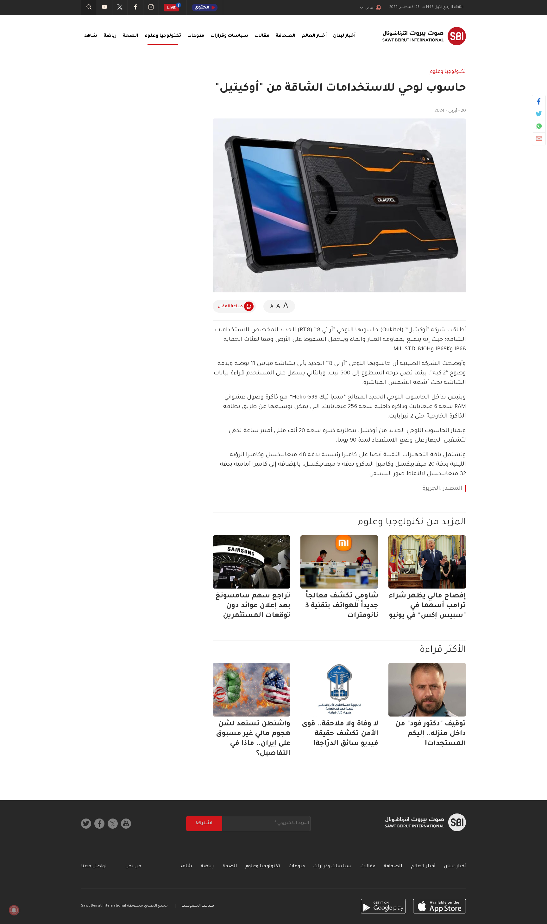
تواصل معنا (93, 866)
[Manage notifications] (14, 910)
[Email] (538, 138)
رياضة (110, 36)
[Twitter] (538, 114)
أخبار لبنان (344, 36)
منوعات (195, 36)
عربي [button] (369, 8)
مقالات (262, 36)
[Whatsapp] (538, 126)
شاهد (90, 36)
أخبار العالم (314, 36)
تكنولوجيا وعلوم (162, 36)
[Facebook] (538, 101)
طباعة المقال (230, 306)
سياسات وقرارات (229, 36)
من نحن (133, 866)
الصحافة (285, 36)
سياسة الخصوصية (198, 906)
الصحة (130, 36)
